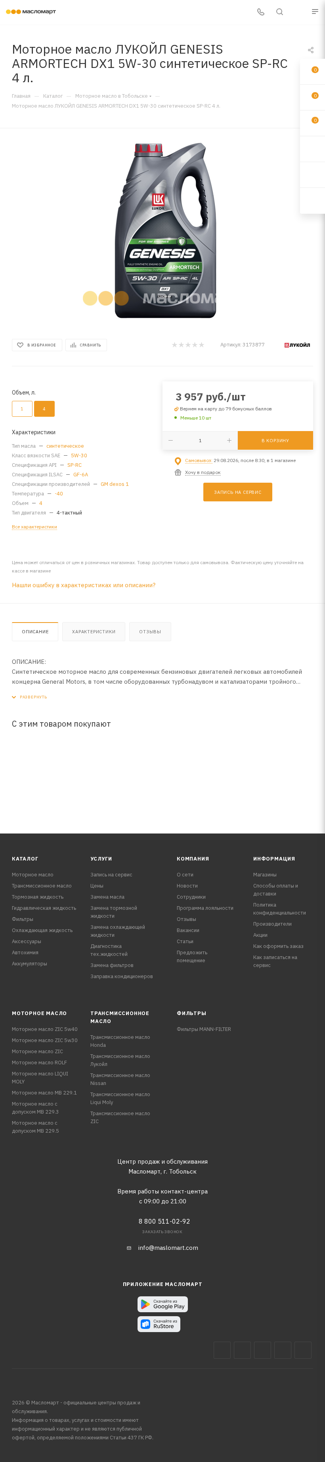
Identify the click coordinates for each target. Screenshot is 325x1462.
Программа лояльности (205, 908)
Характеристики (93, 631)
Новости (187, 885)
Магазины (265, 874)
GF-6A (80, 474)
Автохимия (25, 952)
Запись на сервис (111, 874)
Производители (272, 924)
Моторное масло (33, 874)
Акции (260, 935)
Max (242, 1350)
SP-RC (74, 465)
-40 (59, 493)
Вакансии (188, 930)
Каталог (25, 858)
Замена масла (107, 896)
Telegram (262, 1350)
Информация (274, 858)
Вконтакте (222, 1350)
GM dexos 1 (115, 484)
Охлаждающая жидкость (42, 930)
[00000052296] (162, 230)
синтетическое (65, 446)
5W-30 (79, 455)
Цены (96, 885)
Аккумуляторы (29, 963)
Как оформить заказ (278, 946)
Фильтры (22, 919)
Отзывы (150, 631)
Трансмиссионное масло (42, 885)
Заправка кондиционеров (121, 976)
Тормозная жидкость (37, 896)
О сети (185, 874)
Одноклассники (303, 1350)
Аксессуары (26, 941)
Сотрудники (191, 896)
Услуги (101, 858)
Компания (193, 858)
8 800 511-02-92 (164, 1221)
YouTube (282, 1350)
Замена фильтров (112, 965)
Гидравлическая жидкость (44, 908)
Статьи (185, 941)
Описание (35, 631)
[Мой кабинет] (298, 12)
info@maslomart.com (168, 1247)
